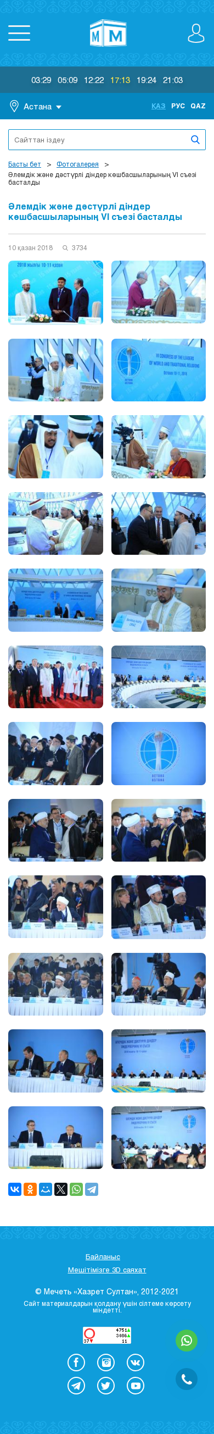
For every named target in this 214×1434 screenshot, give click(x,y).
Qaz (198, 105)
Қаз (158, 105)
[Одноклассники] (30, 1189)
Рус (178, 105)
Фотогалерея (78, 164)
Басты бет (24, 164)
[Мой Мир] (45, 1189)
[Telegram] (91, 1189)
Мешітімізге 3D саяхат (107, 1269)
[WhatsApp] (76, 1189)
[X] (60, 1189)
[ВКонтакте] (14, 1189)
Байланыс (103, 1256)
